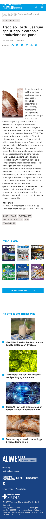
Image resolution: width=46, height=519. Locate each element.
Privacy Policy (7, 489)
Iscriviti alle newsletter (11, 471)
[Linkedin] (21, 478)
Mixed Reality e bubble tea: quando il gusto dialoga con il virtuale (24, 343)
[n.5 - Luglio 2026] (23, 253)
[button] (35, 7)
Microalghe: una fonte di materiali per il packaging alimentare (23, 376)
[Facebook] (17, 478)
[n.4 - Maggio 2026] (37, 253)
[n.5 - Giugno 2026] (22, 272)
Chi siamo (6, 468)
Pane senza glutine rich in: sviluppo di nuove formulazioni (24, 440)
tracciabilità (9, 223)
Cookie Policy (20, 489)
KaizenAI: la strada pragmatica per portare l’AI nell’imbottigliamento (24, 408)
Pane (27, 219)
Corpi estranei (9, 216)
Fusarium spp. (25, 216)
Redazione (20, 40)
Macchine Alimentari (12, 219)
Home (4, 14)
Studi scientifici (11, 21)
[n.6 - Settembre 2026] (8, 253)
